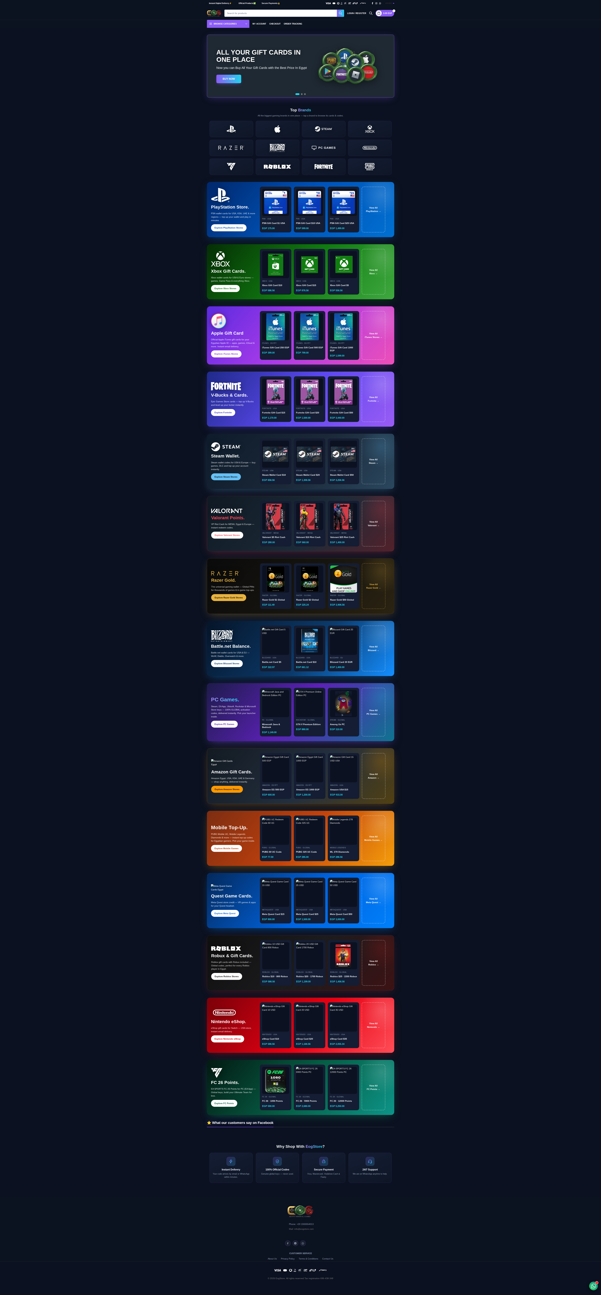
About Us (272, 1259)
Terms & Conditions (308, 1259)
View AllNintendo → (373, 1025)
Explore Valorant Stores (227, 535)
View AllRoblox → (373, 963)
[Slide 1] (296, 94)
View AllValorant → (373, 523)
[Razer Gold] (231, 148)
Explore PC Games (224, 724)
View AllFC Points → (373, 1087)
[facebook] (288, 1243)
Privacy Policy (288, 1259)
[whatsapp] (303, 1243)
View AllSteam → (373, 461)
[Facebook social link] (372, 3)
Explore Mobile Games (226, 848)
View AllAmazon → (373, 776)
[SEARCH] (340, 13)
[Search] (371, 13)
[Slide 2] (301, 94)
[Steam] (324, 129)
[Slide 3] (305, 94)
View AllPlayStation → (373, 209)
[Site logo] (214, 13)
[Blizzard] (277, 148)
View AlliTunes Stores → (373, 335)
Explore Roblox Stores (227, 976)
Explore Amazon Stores (227, 789)
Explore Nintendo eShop (227, 1039)
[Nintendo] (370, 148)
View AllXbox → (373, 272)
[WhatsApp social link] (380, 3)
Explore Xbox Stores (225, 288)
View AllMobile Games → (373, 838)
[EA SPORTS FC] (231, 167)
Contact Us (327, 1259)
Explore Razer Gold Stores (229, 597)
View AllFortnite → (373, 399)
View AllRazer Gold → (373, 586)
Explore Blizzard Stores (226, 663)
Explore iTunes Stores (226, 354)
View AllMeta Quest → (373, 900)
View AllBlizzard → (373, 648)
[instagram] (295, 1243)
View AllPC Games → (373, 712)
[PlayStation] (231, 129)
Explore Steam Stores (225, 477)
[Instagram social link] (376, 3)
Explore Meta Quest (225, 913)
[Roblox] (277, 167)
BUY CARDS (230, 81)
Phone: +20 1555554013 (301, 1224)
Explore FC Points (224, 1103)
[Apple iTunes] (277, 129)
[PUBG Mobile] (370, 167)
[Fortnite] (324, 167)
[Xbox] (370, 129)
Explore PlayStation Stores (228, 227)
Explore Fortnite (223, 412)
